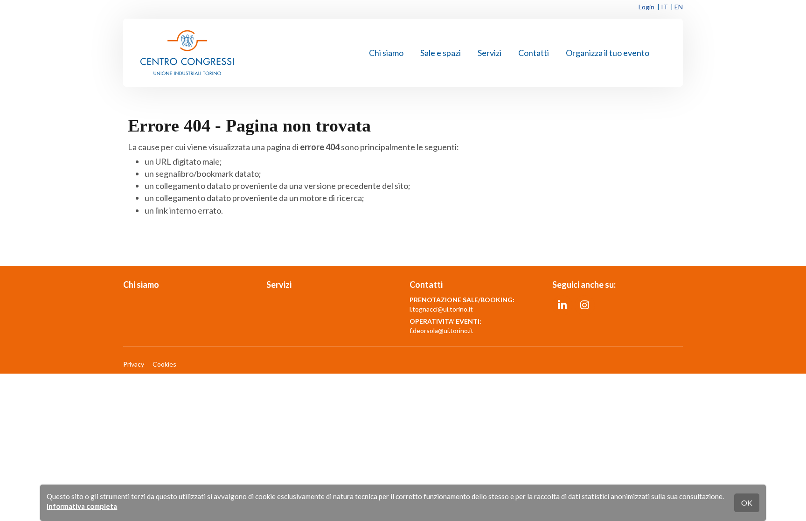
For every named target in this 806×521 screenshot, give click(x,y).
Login (646, 7)
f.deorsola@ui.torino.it (441, 330)
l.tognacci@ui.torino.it (441, 309)
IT (664, 7)
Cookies (164, 364)
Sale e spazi (440, 53)
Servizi (489, 53)
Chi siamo (386, 53)
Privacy (133, 364)
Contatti (533, 53)
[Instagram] (585, 304)
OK (746, 502)
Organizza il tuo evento (607, 53)
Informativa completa (82, 506)
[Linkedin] (562, 304)
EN (678, 7)
